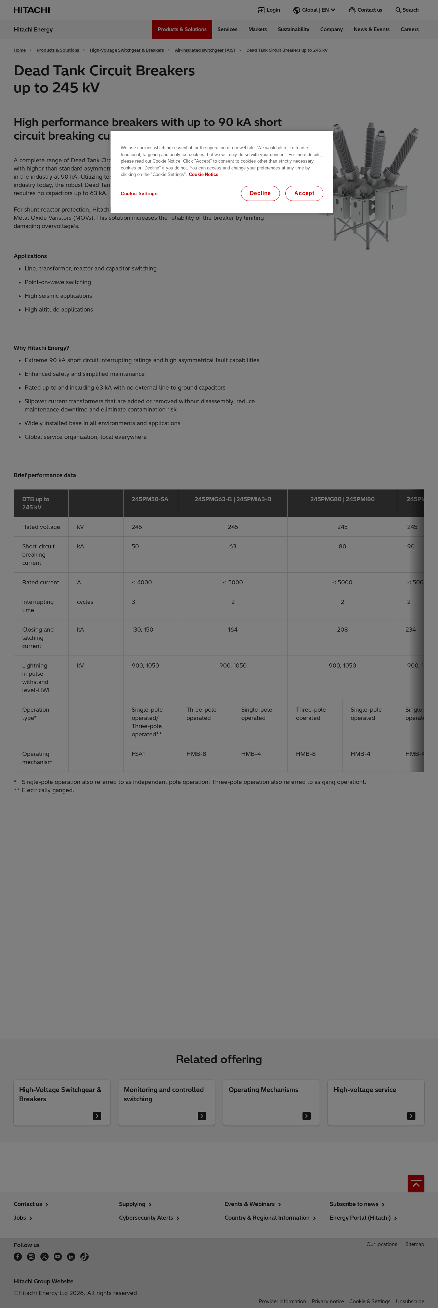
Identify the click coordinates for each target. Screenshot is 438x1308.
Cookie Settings (139, 193)
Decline (260, 193)
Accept (304, 193)
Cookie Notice (203, 174)
